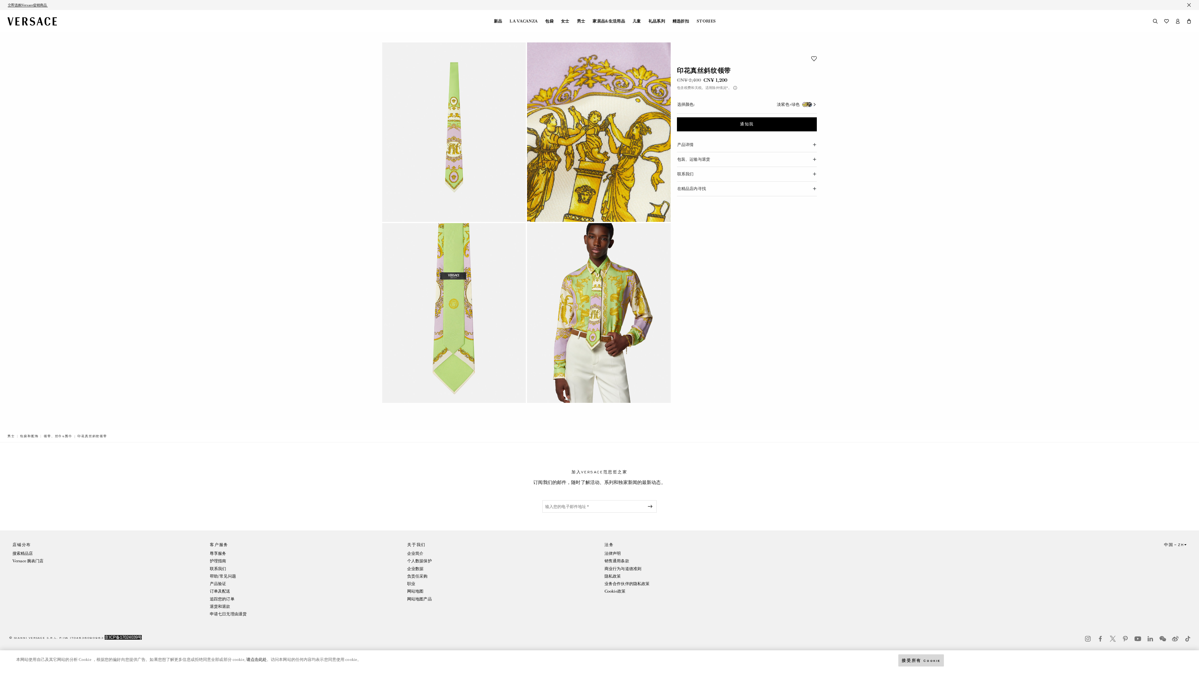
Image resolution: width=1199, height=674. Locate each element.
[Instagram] (1088, 638)
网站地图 (415, 591)
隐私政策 (612, 576)
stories (706, 21)
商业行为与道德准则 (622, 568)
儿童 (637, 21)
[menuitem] (498, 21)
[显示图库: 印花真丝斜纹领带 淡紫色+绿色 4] (599, 313)
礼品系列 (657, 21)
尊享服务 (218, 553)
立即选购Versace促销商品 (28, 5)
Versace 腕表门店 (27, 561)
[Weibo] (1175, 638)
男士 (581, 21)
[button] (1189, 21)
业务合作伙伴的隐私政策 (626, 583)
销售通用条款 (616, 561)
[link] (11, 436)
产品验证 (218, 583)
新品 (498, 21)
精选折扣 (681, 21)
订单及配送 (220, 591)
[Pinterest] (1125, 638)
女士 (565, 21)
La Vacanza (524, 21)
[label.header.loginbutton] (1177, 21)
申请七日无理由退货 (228, 614)
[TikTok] (1188, 638)
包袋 (549, 21)
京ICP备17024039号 (123, 637)
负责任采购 (417, 576)
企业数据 (415, 568)
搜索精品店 (22, 553)
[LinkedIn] (1150, 638)
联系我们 (218, 568)
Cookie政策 (614, 591)
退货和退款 (220, 606)
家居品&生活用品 (609, 21)
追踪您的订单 (222, 599)
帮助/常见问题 (223, 576)
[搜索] (1155, 21)
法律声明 (612, 553)
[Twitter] (1113, 638)
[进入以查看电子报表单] (651, 506)
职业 (411, 583)
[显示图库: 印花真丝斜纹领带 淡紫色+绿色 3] (454, 313)
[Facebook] (1100, 638)
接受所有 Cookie (921, 660)
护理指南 (218, 561)
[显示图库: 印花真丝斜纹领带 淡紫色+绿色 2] (599, 132)
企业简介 (415, 553)
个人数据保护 (419, 561)
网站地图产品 (419, 599)
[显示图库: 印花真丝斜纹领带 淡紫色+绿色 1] (454, 132)
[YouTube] (1138, 638)
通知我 (747, 124)
